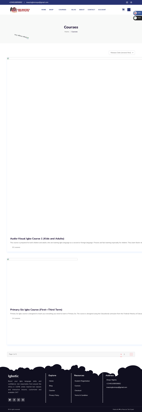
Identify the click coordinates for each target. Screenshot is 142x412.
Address (110, 375)
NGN (139, 18)
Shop (51, 9)
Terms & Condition (81, 395)
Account (102, 9)
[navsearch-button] (128, 9)
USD (139, 13)
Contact (91, 9)
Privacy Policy (54, 395)
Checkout (78, 390)
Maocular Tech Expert (128, 409)
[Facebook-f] (14, 400)
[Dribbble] (23, 400)
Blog (74, 9)
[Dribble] (131, 2)
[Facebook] (122, 2)
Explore (52, 375)
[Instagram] (127, 2)
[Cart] (123, 10)
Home (43, 9)
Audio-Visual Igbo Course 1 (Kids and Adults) (37, 238)
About (82, 9)
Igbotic (13, 376)
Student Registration (82, 381)
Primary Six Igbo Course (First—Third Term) (36, 309)
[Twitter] (118, 2)
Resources (79, 375)
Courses (62, 9)
